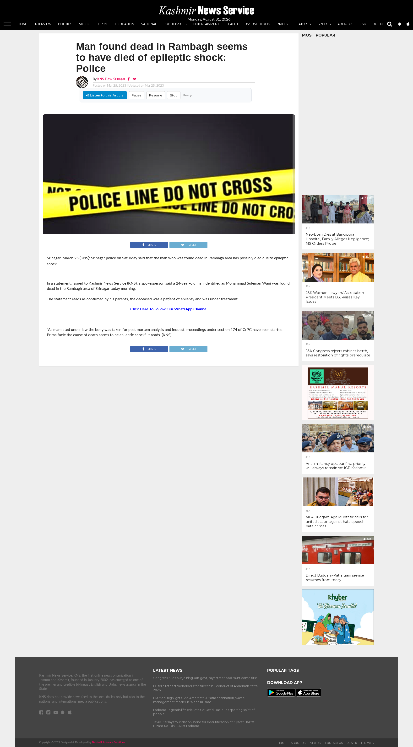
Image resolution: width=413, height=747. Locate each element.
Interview (42, 24)
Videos (315, 743)
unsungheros (257, 24)
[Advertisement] (338, 114)
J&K (363, 24)
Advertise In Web (361, 743)
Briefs (282, 24)
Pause (136, 95)
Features (303, 24)
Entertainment (206, 24)
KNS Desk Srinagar (111, 79)
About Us (298, 743)
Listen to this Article (106, 95)
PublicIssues (175, 24)
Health (232, 24)
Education (124, 24)
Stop (174, 95)
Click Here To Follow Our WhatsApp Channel (168, 309)
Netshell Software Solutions (108, 742)
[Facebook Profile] (129, 79)
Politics (65, 24)
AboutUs (345, 24)
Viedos (85, 24)
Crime (103, 24)
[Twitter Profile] (134, 79)
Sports (324, 24)
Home (23, 24)
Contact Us (334, 743)
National (149, 24)
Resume (155, 95)
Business (381, 24)
